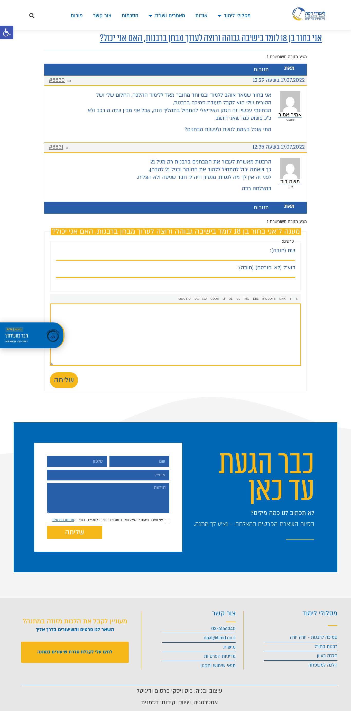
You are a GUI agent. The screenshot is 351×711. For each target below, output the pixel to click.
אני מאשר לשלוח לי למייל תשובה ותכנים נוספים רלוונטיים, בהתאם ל (107, 520)
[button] (6, 32)
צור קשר (102, 15)
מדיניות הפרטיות (63, 520)
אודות (201, 15)
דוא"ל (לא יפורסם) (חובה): (266, 268)
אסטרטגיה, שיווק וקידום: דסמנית (179, 702)
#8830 (57, 80)
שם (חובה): (282, 250)
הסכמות (130, 15)
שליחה (64, 380)
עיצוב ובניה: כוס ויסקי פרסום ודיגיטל (179, 691)
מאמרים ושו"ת (170, 15)
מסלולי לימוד (237, 15)
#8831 (56, 147)
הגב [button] (69, 81)
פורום (77, 15)
